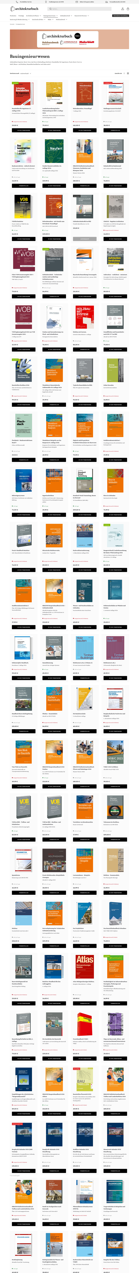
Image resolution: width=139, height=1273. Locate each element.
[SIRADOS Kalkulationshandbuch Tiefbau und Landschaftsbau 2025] (23, 1192)
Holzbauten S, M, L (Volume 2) (82, 663)
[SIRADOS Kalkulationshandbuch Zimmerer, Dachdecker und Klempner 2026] (85, 151)
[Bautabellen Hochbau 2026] (23, 370)
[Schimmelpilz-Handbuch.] (23, 648)
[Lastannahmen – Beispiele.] (85, 860)
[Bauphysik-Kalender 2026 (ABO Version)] (23, 1134)
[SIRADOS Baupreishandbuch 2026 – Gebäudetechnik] (54, 591)
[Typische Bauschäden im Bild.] (85, 370)
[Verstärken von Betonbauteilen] (85, 807)
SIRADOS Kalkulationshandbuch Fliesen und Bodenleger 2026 (83, 768)
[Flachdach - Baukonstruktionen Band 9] (23, 425)
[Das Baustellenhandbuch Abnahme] (115, 913)
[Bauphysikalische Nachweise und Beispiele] (115, 699)
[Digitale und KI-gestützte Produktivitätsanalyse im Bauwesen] (85, 425)
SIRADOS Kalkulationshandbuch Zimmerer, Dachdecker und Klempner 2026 (83, 168)
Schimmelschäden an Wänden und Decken (115, 607)
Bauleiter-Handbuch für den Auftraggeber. (51, 983)
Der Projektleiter (78, 928)
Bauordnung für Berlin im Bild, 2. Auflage (22, 1040)
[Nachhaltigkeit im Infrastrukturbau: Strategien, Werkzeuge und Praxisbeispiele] (115, 967)
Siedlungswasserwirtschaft (112, 108)
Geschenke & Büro (37, 19)
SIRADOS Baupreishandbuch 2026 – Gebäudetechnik (53, 607)
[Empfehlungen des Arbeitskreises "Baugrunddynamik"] (23, 1079)
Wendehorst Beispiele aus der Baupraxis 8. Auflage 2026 (51, 441)
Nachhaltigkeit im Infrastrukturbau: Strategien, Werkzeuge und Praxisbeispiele (115, 984)
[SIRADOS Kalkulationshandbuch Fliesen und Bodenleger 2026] (85, 752)
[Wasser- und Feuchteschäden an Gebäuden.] (85, 591)
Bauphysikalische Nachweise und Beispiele (114, 715)
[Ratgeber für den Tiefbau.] (115, 1245)
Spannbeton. (16, 875)
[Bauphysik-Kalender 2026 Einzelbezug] (54, 1134)
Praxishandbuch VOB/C (80, 1039)
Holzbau (14, 928)
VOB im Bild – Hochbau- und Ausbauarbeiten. (51, 823)
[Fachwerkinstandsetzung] (85, 535)
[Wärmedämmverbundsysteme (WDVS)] (85, 1192)
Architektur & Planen (32, 15)
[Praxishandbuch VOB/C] (85, 1024)
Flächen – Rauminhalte (49, 713)
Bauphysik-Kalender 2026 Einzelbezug (50, 1150)
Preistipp (21, 15)
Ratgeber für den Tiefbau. (112, 1259)
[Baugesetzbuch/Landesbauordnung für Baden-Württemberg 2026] (115, 535)
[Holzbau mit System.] (85, 317)
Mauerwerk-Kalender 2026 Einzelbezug (112, 1150)
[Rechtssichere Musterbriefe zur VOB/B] (85, 1245)
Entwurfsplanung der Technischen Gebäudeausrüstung (53, 929)
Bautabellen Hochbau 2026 (20, 385)
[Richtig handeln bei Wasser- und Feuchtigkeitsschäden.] (54, 1245)
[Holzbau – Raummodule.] (115, 860)
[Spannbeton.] (23, 860)
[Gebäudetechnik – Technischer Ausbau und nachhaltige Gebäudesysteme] (54, 260)
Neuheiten (13, 15)
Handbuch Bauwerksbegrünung (22, 713)
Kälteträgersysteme (18, 495)
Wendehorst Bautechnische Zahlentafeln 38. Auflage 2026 (52, 386)
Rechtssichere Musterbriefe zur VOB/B (83, 1261)
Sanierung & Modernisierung (18, 19)
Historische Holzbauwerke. (51, 550)
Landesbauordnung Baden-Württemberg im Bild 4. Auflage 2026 (52, 111)
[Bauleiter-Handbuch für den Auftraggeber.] (54, 967)
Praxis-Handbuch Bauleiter (20, 550)
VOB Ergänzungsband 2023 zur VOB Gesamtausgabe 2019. (23, 333)
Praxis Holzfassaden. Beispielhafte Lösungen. (53, 876)
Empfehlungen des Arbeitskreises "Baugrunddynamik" (22, 1095)
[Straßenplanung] (23, 1245)
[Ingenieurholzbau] (54, 480)
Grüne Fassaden (109, 385)
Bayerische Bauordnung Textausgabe (85, 274)
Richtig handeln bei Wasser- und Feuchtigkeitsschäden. (52, 1261)
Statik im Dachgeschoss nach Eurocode (51, 1208)
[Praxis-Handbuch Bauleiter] (23, 535)
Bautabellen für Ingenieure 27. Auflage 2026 (21, 110)
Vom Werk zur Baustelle (19, 767)
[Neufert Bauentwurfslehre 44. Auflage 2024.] (54, 151)
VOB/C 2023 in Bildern (111, 767)
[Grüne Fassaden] (115, 370)
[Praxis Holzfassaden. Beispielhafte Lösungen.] (54, 860)
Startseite (12, 24)
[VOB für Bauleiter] (23, 206)
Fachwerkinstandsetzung (81, 550)
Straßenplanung (17, 1259)
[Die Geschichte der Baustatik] (54, 1024)
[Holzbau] (23, 913)
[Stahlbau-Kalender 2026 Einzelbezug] (85, 1134)
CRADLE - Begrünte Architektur (114, 221)
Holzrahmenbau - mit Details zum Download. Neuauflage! (53, 222)
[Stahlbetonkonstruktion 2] (23, 591)
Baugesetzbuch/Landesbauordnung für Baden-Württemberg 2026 (115, 551)
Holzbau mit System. (79, 332)
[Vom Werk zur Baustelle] (23, 752)
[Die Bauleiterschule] (85, 699)
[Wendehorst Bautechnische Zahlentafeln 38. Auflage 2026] (54, 370)
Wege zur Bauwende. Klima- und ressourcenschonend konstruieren (114, 1040)
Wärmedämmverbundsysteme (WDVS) (83, 1208)
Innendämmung (47, 663)
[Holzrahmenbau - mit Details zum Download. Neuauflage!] (54, 206)
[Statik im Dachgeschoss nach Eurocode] (54, 1192)
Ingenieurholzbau (48, 495)
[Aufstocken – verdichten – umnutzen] (115, 260)
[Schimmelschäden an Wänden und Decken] (115, 591)
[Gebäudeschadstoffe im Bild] (85, 206)
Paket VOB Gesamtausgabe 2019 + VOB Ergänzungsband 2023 (23, 276)
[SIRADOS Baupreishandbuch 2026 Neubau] (54, 752)
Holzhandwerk (60, 19)
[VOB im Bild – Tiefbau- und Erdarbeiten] (23, 807)
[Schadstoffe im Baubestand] (115, 151)
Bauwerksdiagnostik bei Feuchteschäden (20, 983)
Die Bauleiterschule (79, 713)
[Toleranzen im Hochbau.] (115, 807)
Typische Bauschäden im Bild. (82, 385)
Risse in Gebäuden (109, 495)
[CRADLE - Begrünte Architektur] (115, 206)
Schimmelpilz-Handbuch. (20, 663)
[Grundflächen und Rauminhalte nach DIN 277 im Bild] (115, 317)
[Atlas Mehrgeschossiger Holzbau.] (85, 967)
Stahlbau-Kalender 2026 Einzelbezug (81, 1150)
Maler (49, 19)
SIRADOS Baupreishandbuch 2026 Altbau (53, 1095)
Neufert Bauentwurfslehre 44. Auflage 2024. (51, 167)
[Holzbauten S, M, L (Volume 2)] (85, 648)
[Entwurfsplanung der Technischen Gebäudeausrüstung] (54, 913)
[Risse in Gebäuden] (115, 480)
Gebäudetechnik (65, 15)
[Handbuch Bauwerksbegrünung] (23, 699)
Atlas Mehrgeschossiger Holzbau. (83, 981)
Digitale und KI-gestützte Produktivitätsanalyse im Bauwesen (84, 441)
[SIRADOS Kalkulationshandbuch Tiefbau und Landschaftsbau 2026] (115, 1079)
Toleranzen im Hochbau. (111, 822)
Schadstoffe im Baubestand (112, 166)
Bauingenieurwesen (49, 15)
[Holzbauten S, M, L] (115, 648)
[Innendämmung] (54, 648)
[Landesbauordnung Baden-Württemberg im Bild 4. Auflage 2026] (54, 93)
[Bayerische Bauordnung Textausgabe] (85, 260)
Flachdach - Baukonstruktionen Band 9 (22, 441)
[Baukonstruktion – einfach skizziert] (23, 151)
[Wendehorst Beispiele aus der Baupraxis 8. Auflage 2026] (54, 425)
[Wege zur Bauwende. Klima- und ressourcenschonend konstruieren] (115, 1024)
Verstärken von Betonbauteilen (83, 822)
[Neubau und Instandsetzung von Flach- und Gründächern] (54, 317)
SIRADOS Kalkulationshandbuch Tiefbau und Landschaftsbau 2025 (23, 1208)
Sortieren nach (14, 73)
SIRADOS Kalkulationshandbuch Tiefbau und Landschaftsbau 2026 (115, 1095)
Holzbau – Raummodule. (111, 875)
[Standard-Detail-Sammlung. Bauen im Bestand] (85, 480)
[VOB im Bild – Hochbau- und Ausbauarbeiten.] (54, 807)
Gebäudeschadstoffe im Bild (82, 221)
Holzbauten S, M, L (110, 663)
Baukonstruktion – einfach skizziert (23, 166)
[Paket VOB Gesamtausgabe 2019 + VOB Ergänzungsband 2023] (23, 260)
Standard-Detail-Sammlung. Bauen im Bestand (84, 497)
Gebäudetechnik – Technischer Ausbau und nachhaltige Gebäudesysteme (52, 277)
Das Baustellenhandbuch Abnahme (115, 928)
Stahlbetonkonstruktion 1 (112, 440)
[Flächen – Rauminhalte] (54, 699)
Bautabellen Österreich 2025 (82, 1094)
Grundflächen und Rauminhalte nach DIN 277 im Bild (114, 333)
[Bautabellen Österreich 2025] (85, 1079)
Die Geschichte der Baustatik (51, 1039)
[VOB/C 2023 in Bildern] (115, 752)
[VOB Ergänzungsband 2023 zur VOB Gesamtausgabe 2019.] (23, 317)
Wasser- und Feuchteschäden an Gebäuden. (83, 607)
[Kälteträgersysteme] (23, 480)
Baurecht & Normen (81, 15)
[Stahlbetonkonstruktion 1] (115, 425)
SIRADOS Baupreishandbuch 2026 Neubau (53, 768)
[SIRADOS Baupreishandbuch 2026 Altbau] (54, 1079)
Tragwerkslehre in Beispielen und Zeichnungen (114, 1208)
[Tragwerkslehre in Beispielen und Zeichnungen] (115, 1192)
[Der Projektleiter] (85, 913)
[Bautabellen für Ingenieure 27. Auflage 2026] (23, 93)
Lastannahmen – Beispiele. (81, 875)
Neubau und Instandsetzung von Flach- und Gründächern (52, 333)
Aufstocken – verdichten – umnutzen (115, 274)
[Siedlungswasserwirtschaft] (115, 93)
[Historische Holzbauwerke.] (54, 535)
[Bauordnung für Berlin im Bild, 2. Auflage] (23, 1024)
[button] (128, 9)
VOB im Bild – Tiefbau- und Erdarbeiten (21, 823)
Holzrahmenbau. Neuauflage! (82, 108)
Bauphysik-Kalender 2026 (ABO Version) (22, 1150)
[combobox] (79, 9)
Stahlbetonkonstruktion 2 (20, 605)
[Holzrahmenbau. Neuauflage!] (85, 93)
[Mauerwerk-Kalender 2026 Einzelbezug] (115, 1134)
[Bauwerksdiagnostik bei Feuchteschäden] (23, 967)
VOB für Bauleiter (17, 221)
